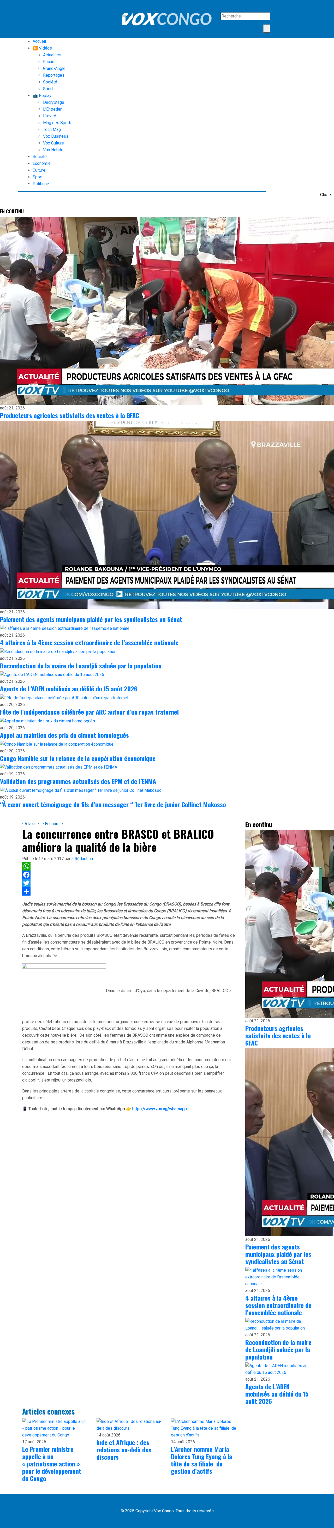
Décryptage (53, 102)
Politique (41, 183)
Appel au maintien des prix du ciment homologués (64, 735)
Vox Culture (53, 143)
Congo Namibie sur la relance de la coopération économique (78, 758)
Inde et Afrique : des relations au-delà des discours (124, 1449)
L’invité (49, 115)
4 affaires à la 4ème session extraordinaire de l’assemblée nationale (89, 642)
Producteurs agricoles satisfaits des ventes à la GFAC (69, 415)
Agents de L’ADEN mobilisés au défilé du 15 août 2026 (68, 688)
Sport (48, 88)
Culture (39, 170)
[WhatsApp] (129, 866)
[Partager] (129, 891)
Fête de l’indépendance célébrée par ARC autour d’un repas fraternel (89, 711)
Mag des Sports (58, 122)
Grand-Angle (54, 68)
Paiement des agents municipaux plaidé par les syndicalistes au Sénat (91, 619)
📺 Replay (42, 95)
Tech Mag (52, 129)
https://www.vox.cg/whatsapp (159, 1108)
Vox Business (55, 136)
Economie (53, 823)
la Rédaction (81, 858)
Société (50, 82)
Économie (42, 163)
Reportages (53, 75)
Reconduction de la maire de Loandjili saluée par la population (81, 665)
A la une (31, 823)
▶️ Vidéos (42, 48)
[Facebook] (129, 875)
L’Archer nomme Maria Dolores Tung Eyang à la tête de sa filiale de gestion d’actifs (201, 1460)
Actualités (52, 54)
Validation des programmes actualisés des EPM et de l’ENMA (78, 781)
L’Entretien (52, 109)
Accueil (39, 41)
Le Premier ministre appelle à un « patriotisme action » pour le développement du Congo (51, 1463)
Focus (48, 61)
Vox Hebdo (53, 149)
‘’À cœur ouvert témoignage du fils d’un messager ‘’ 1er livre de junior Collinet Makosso (113, 804)
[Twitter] (129, 883)
